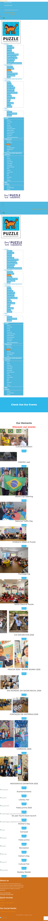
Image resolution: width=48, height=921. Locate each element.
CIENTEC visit (24, 462)
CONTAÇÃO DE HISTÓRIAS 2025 (24, 714)
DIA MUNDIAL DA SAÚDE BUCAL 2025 (24, 691)
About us (9, 46)
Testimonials (10, 53)
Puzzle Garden (11, 98)
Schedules (9, 66)
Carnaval (24, 832)
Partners (9, 112)
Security (9, 51)
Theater (9, 84)
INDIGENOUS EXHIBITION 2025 (24, 783)
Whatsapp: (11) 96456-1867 (6, 894)
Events (9, 70)
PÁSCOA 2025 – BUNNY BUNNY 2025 (24, 669)
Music (8, 94)
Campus (9, 49)
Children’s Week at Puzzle (24, 542)
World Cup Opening (24, 496)
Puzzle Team (10, 47)
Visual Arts (10, 86)
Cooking (9, 96)
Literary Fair (24, 800)
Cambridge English (12, 73)
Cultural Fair (24, 864)
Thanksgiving (24, 574)
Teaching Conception (12, 54)
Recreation (24, 848)
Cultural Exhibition (24, 447)
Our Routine (10, 61)
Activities (7, 80)
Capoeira (9, 106)
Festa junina (24, 840)
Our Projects (10, 68)
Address (9, 115)
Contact (6, 110)
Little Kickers (10, 89)
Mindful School (11, 75)
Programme (8, 65)
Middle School (10, 59)
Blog (5, 108)
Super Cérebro (11, 87)
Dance (8, 82)
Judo (8, 101)
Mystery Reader (24, 872)
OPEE (8, 77)
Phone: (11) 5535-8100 (5, 893)
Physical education (12, 92)
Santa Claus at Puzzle (24, 604)
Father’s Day (24, 856)
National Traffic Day (24, 521)
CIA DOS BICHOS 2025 (24, 635)
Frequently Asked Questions (13, 79)
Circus (8, 104)
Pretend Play (10, 91)
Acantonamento (24, 791)
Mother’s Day (24, 824)
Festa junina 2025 (24, 808)
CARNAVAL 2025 (24, 749)
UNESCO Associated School (14, 63)
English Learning (11, 56)
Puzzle (6, 44)
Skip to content (4, 1)
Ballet (8, 99)
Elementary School (12, 58)
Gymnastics (10, 103)
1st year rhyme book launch (24, 816)
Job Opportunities (12, 113)
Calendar (9, 72)
